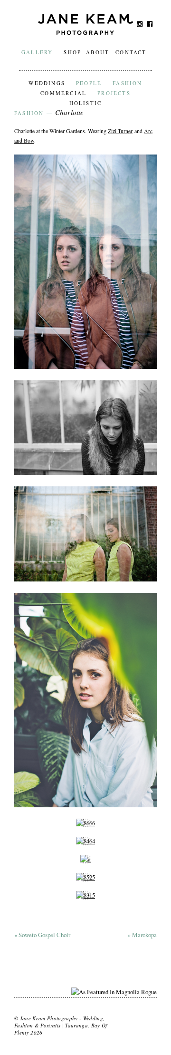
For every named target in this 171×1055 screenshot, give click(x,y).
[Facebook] (150, 24)
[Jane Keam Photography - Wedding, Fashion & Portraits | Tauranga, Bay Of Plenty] (85, 31)
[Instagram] (140, 24)
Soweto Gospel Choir (42, 934)
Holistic (85, 102)
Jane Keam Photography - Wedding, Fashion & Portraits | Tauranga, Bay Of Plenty (60, 1025)
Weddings (46, 83)
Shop (72, 52)
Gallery (37, 52)
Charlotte (69, 112)
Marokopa (142, 934)
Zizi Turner (120, 131)
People (89, 83)
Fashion (127, 83)
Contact (130, 52)
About (97, 52)
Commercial (63, 93)
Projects (114, 93)
